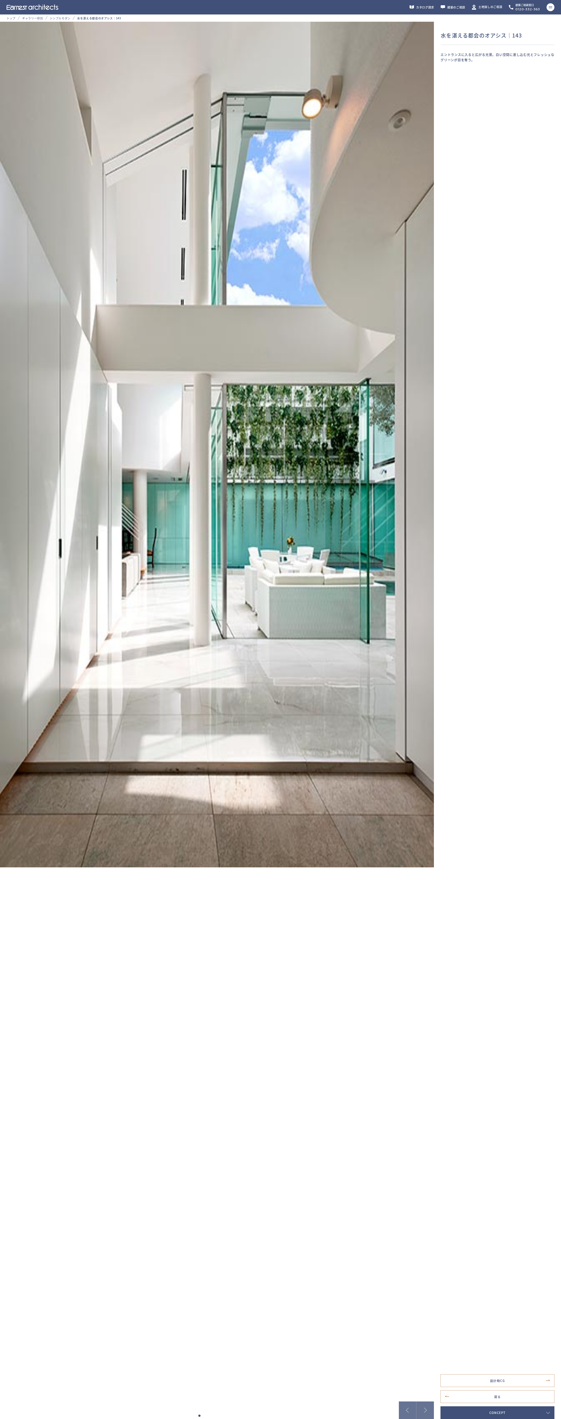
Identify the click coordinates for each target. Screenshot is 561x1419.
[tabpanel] (280, 444)
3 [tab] (208, 1416)
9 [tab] (234, 1416)
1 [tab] (199, 1416)
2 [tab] (204, 1416)
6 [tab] (221, 1416)
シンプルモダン (60, 18)
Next (425, 1410)
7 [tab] (226, 1416)
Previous (407, 1410)
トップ (11, 18)
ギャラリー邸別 (32, 18)
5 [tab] (217, 1416)
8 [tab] (230, 1416)
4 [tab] (212, 1416)
